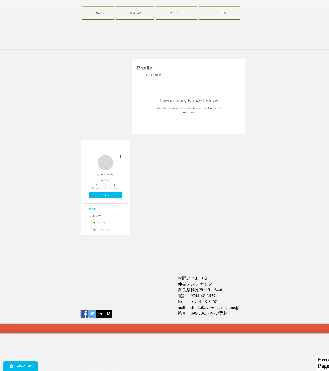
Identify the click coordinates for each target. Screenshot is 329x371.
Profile (92, 208)
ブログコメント (97, 222)
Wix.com (135, 369)
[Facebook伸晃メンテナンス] (84, 314)
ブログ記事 (95, 215)
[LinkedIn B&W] (100, 314)
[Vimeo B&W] (108, 314)
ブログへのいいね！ (100, 229)
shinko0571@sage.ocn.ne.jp (214, 307)
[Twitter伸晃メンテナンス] (92, 314)
